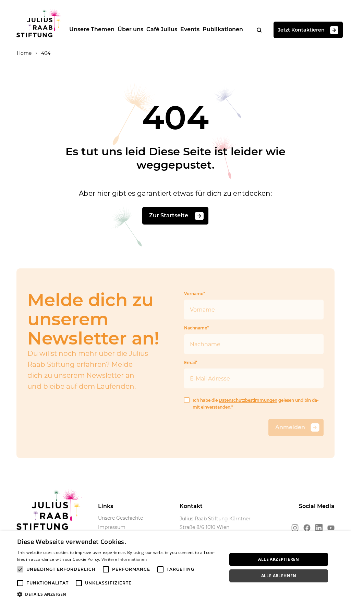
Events (189, 29)
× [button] (343, 538)
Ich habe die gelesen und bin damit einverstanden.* (256, 404)
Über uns (130, 29)
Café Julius (161, 29)
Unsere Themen (91, 29)
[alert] (175, 567)
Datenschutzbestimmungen (248, 400)
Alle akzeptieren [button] (278, 559)
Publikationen (223, 29)
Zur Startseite (169, 215)
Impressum (111, 527)
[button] (119, 594)
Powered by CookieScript (320, 600)
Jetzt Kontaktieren (301, 29)
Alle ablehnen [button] (278, 576)
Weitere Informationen (124, 559)
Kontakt (191, 506)
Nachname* (196, 327)
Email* (190, 362)
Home (24, 53)
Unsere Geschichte (120, 518)
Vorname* (194, 293)
